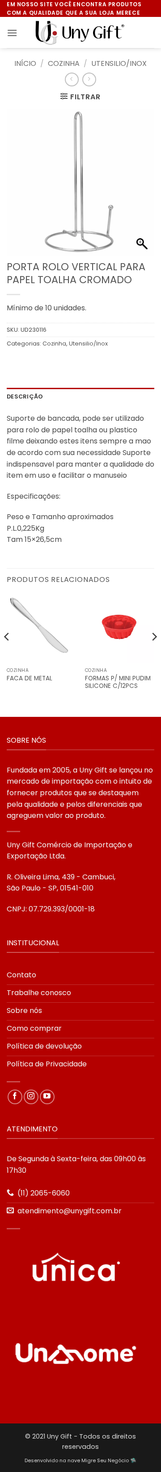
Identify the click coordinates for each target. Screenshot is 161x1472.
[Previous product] (89, 79)
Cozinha (64, 63)
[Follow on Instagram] (31, 1097)
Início (25, 63)
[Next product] (72, 79)
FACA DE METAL (29, 679)
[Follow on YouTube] (47, 1097)
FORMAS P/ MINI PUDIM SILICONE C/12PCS (118, 682)
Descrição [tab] (25, 396)
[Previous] (7, 654)
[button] (12, 33)
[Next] (153, 654)
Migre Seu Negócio (105, 1460)
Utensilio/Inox (119, 63)
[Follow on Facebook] (15, 1097)
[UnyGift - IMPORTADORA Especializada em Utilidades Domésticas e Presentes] (80, 33)
